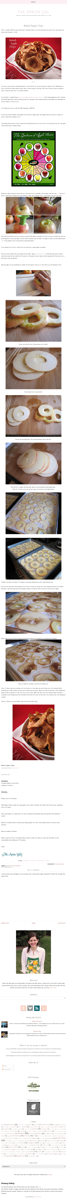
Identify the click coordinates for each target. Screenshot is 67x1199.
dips (50, 1133)
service (21, 1151)
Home (34, 923)
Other (47, 860)
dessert (20, 1133)
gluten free (60, 1138)
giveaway (50, 1138)
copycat (37, 1131)
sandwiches (49, 1149)
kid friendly (52, 1143)
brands (58, 1127)
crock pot (49, 1131)
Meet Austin (36, 1145)
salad (31, 1149)
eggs (8, 1136)
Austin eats (45, 1125)
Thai (44, 1154)
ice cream (10, 1143)
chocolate (44, 1129)
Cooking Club (29, 1131)
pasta (22, 1147)
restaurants (18, 1149)
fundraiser (29, 1138)
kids (13, 865)
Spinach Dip (37, 1031)
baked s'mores (22, 97)
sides (32, 1152)
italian (41, 1143)
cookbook (9, 1131)
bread (64, 1127)
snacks (18, 865)
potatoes (61, 1147)
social (45, 1151)
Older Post (62, 923)
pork (54, 1147)
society (51, 1151)
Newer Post (5, 923)
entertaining (15, 1136)
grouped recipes (15, 1140)
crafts (42, 1131)
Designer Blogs (37, 1196)
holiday (61, 1140)
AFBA (2, 1124)
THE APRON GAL (33, 12)
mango (19, 1145)
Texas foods (38, 1154)
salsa (42, 1149)
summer (30, 1154)
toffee (62, 1154)
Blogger (50, 1174)
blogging (52, 1126)
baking (10, 1126)
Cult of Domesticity (59, 1131)
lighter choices (11, 1145)
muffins (53, 1145)
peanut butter (30, 1147)
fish (48, 1136)
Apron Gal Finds (22, 1124)
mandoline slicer (41, 254)
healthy (9, 865)
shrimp (26, 1151)
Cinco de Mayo (60, 1129)
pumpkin (9, 1149)
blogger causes (44, 1126)
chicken (34, 1129)
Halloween (35, 1140)
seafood (15, 1151)
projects (3, 1149)
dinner (38, 1133)
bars (15, 1127)
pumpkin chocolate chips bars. (36, 97)
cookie (16, 1131)
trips (2, 1156)
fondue (52, 1136)
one (58, 193)
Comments (6, 1069)
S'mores (25, 1149)
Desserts (31, 1133)
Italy (46, 1143)
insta (22, 1143)
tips (58, 1154)
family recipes (41, 1136)
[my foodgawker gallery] (33, 1114)
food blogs (58, 1136)
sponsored (8, 1154)
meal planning (26, 1145)
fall (34, 1136)
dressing (56, 1133)
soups (57, 1151)
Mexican (45, 1145)
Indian (16, 1143)
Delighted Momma (15, 768)
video (29, 1156)
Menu (33, 2)
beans (20, 1126)
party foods (13, 1147)
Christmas (52, 1129)
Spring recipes (17, 1154)
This (2, 241)
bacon (4, 1126)
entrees (27, 1136)
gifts (35, 1138)
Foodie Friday (11, 1138)
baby (54, 1124)
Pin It (33, 82)
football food (20, 1138)
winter (35, 1156)
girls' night (42, 1138)
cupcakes (3, 1133)
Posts (5, 1066)
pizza (41, 1147)
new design (60, 1145)
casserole (19, 1129)
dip (46, 1133)
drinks (62, 1133)
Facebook (26, 860)
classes (3, 1131)
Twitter (33, 860)
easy (2, 1136)
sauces (55, 1149)
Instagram (31, 1143)
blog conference (33, 1127)
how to (3, 1143)
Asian (30, 1124)
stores (24, 1154)
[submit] (65, 998)
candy (13, 1129)
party (3, 1147)
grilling (7, 1140)
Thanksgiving (51, 1154)
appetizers (10, 1125)
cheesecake (27, 1129)
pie (37, 1147)
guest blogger (25, 1140)
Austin (36, 1124)
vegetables (9, 1156)
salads (37, 1149)
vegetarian (21, 1156)
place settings (48, 1147)
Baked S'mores (37, 1021)
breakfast (6, 1129)
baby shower (62, 1124)
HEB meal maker (52, 1140)
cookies (22, 1131)
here (39, 1187)
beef (25, 1127)
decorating (11, 1133)
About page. (53, 987)
